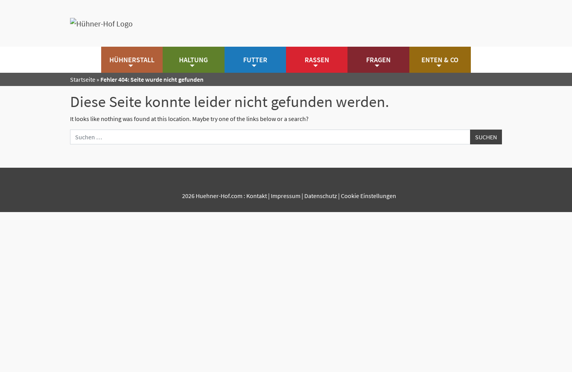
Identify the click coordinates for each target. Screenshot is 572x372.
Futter (255, 59)
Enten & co (439, 59)
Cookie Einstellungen (368, 196)
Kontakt (256, 196)
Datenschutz (320, 196)
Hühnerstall (131, 59)
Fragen (378, 59)
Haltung (193, 59)
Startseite (82, 79)
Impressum (285, 196)
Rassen (317, 59)
